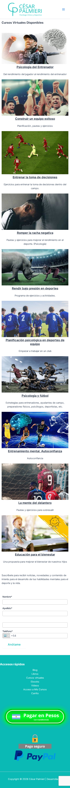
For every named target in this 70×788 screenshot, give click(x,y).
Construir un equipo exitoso (35, 118)
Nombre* (7, 596)
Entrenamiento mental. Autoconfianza (35, 451)
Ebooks (35, 681)
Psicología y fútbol (35, 395)
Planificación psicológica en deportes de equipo (35, 342)
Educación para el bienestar (35, 554)
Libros (35, 673)
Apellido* (7, 608)
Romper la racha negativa (35, 233)
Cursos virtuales (35, 677)
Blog (35, 670)
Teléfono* (7, 631)
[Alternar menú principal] (63, 9)
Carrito (35, 693)
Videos (35, 685)
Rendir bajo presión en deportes (35, 288)
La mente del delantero (35, 503)
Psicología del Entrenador (35, 67)
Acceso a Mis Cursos (35, 689)
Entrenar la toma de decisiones (35, 177)
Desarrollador (54, 779)
